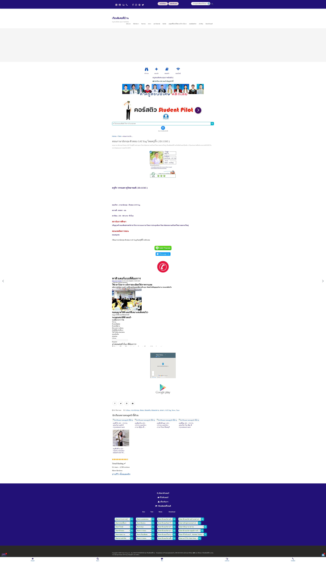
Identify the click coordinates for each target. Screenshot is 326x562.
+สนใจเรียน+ (162, 3)
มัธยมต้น (148, 410)
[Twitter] (143, 5)
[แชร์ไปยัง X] (121, 403)
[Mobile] (127, 5)
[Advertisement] (163, 45)
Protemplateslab (168, 553)
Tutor (119, 136)
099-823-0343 (179, 553)
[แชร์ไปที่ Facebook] (115, 403)
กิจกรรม (143, 23)
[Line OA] (123, 5)
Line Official (198, 553)
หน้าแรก (128, 23)
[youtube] (120, 5)
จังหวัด (164, 23)
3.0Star (127, 410)
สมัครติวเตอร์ (173, 3)
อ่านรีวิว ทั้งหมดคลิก (121, 474)
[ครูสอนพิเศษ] (163, 98)
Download (172, 512)
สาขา (149, 23)
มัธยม (142, 410)
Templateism (159, 553)
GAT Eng (168, 410)
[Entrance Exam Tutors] (166, 69)
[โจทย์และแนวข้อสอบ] (323, 555)
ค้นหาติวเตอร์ (209, 23)
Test (151, 512)
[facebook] (133, 5)
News (173, 410)
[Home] (116, 5)
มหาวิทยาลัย (157, 23)
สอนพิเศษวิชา (192, 23)
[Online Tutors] (178, 69)
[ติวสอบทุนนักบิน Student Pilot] (163, 120)
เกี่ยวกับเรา (136, 23)
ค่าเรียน (201, 23)
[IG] (136, 5)
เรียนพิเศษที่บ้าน (120, 18)
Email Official (188, 553)
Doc (143, 512)
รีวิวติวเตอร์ (163, 497)
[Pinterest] (139, 5)
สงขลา (162, 410)
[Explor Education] (146, 69)
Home (114, 136)
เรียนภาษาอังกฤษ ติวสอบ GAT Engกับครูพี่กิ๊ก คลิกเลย (131, 240)
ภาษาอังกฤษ (135, 410)
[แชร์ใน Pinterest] (126, 403)
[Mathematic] (156, 69)
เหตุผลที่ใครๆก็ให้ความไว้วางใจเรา (178, 23)
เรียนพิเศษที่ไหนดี (164, 506)
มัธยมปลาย (155, 410)
